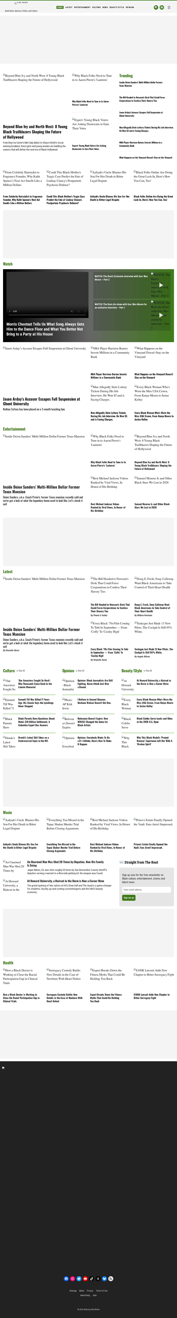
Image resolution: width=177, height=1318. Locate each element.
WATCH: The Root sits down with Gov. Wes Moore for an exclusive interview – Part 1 (121, 306)
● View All (20, 670)
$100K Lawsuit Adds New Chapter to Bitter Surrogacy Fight (152, 996)
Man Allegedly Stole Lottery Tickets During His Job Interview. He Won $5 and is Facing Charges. (146, 129)
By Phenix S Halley (99, 615)
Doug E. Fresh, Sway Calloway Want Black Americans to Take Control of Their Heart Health (152, 608)
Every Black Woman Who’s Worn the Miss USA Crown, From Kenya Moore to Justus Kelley (154, 416)
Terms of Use (102, 1290)
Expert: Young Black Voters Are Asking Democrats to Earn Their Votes (89, 147)
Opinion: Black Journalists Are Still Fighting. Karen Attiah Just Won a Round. (95, 684)
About (81, 1290)
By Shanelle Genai (11, 650)
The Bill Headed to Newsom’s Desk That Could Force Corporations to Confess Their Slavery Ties (142, 99)
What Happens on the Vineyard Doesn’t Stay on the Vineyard (145, 157)
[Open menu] (169, 7)
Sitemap (72, 1290)
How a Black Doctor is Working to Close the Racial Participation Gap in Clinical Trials (21, 998)
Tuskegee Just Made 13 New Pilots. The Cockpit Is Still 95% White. (154, 650)
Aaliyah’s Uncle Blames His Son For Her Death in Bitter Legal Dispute (110, 198)
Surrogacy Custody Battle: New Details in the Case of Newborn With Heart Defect (65, 998)
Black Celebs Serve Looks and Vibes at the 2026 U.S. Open (155, 720)
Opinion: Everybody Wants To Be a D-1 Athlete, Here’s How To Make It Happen (94, 741)
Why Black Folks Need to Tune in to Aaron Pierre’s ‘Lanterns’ (90, 103)
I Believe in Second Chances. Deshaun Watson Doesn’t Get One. (94, 701)
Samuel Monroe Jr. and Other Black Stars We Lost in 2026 (152, 505)
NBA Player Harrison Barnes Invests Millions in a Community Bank (140, 144)
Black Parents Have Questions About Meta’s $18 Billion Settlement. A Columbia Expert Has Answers (36, 722)
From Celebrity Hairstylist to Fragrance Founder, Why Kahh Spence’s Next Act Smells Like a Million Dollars (22, 200)
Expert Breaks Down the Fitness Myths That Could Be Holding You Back (106, 998)
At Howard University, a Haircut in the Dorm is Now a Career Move (154, 682)
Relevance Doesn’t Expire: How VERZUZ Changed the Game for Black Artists (93, 722)
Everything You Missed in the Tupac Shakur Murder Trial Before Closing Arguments (63, 847)
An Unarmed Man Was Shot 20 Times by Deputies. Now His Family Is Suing (65, 863)
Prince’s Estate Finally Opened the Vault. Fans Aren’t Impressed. (150, 846)
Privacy (90, 1290)
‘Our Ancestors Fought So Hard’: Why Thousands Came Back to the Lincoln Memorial (35, 684)
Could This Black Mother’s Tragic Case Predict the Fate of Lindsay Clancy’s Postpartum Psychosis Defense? (66, 200)
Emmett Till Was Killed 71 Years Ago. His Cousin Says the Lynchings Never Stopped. (36, 703)
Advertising (85, 1295)
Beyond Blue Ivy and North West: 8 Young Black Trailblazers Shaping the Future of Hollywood (35, 132)
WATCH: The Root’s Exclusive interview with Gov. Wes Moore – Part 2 (121, 278)
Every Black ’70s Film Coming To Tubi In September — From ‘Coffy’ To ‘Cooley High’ (109, 652)
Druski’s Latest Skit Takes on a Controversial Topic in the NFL (33, 739)
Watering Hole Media (92, 1309)
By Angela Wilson (142, 656)
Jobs (95, 1295)
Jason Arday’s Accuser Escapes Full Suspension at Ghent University (141, 114)
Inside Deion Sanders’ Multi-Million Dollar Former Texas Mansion (140, 84)
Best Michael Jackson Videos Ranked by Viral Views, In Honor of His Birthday (108, 507)
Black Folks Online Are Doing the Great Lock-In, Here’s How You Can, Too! (153, 198)
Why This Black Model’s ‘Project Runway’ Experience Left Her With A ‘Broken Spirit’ (154, 741)
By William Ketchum (143, 615)
